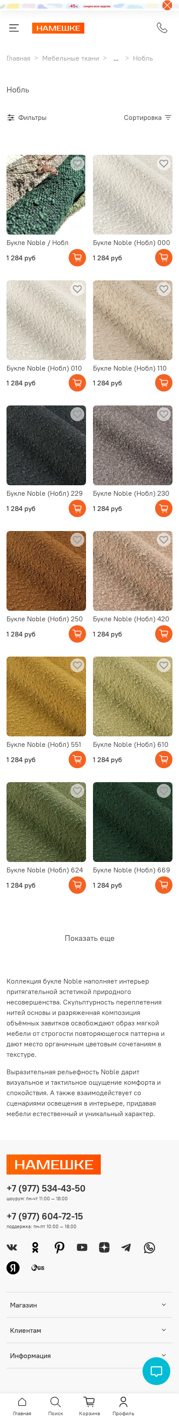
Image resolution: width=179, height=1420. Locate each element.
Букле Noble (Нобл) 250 (45, 618)
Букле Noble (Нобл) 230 (131, 493)
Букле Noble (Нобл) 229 (45, 493)
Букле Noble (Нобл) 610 (131, 744)
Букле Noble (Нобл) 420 (131, 618)
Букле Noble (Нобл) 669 (131, 869)
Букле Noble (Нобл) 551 (44, 744)
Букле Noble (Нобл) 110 (130, 368)
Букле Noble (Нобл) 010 (44, 368)
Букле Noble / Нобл (38, 242)
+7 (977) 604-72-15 (45, 1216)
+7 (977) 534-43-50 (46, 1188)
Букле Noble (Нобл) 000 (131, 242)
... (116, 58)
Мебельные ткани (70, 58)
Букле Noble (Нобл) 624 (45, 869)
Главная (18, 58)
